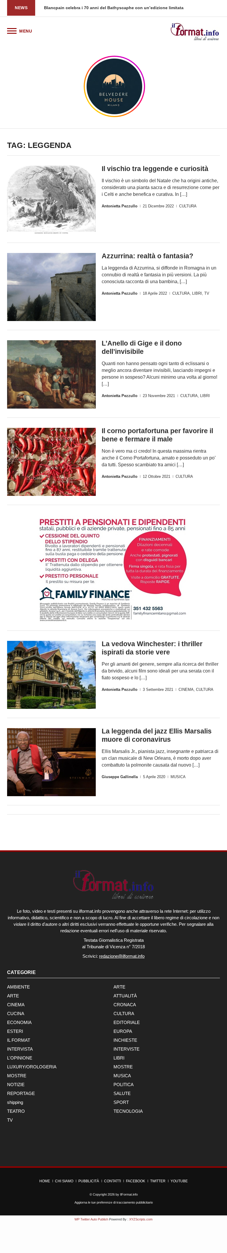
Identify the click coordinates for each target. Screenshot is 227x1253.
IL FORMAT (18, 1040)
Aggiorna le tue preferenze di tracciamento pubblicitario (113, 1202)
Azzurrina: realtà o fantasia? (147, 256)
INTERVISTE (127, 1049)
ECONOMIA (19, 1022)
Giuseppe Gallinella (120, 777)
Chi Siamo (64, 1181)
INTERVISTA (20, 1049)
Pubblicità (88, 1181)
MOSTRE (123, 1066)
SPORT (121, 1102)
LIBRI (197, 293)
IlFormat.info (129, 1194)
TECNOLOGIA (128, 1111)
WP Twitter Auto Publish (91, 1219)
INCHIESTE (125, 1040)
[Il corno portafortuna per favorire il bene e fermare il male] (51, 462)
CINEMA (186, 689)
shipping (15, 1102)
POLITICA (124, 1084)
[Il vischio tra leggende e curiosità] (51, 200)
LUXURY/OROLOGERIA (31, 1066)
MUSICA (178, 777)
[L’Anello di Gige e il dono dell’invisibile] (51, 374)
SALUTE (122, 1093)
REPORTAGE (21, 1093)
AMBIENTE (18, 986)
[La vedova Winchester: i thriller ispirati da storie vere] (51, 675)
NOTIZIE (16, 1084)
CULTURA (188, 206)
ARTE (119, 986)
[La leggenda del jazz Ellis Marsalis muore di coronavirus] (51, 762)
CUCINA (15, 1013)
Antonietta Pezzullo (119, 206)
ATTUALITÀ (125, 995)
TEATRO (16, 1111)
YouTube (179, 1181)
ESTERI (15, 1031)
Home (44, 1181)
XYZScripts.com (141, 1219)
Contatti (112, 1181)
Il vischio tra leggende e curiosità (155, 168)
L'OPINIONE (19, 1057)
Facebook (135, 1181)
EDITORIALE (127, 1022)
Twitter (158, 1181)
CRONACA (125, 1004)
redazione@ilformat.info (122, 956)
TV (206, 293)
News (21, 7)
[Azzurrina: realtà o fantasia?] (51, 287)
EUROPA (123, 1031)
